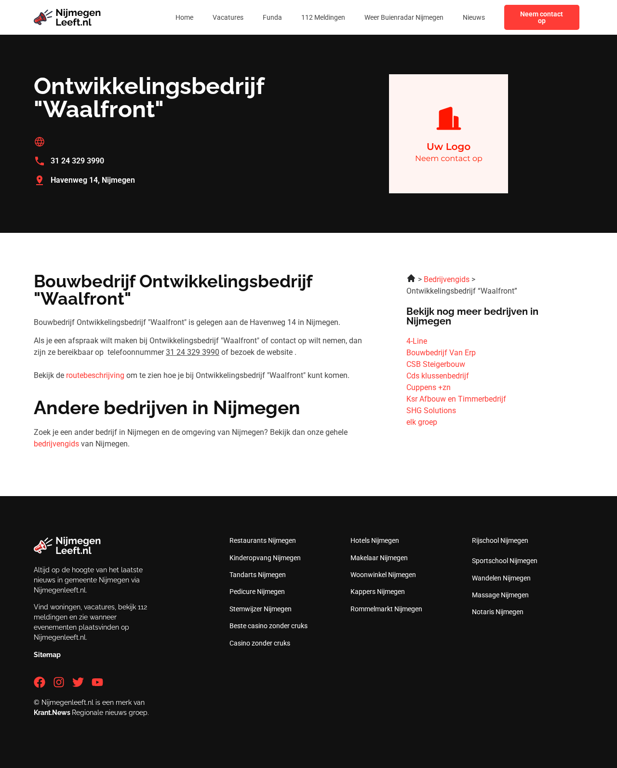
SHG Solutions (431, 410)
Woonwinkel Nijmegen (383, 575)
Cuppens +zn (428, 387)
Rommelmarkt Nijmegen (386, 609)
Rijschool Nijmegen (500, 540)
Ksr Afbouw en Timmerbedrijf (456, 399)
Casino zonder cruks (259, 643)
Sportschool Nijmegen (504, 561)
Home (184, 17)
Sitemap (47, 655)
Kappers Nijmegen (377, 591)
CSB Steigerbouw (435, 364)
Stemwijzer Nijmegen (260, 609)
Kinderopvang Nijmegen (265, 558)
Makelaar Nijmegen (379, 558)
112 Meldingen (323, 17)
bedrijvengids (56, 443)
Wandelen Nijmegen (501, 578)
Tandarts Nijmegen (257, 575)
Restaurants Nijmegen (262, 540)
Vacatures (228, 17)
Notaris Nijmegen (497, 612)
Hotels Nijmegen (374, 540)
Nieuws (474, 17)
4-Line (416, 341)
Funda (272, 17)
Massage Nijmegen (500, 595)
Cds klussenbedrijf (437, 375)
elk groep (421, 422)
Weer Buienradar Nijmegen (403, 17)
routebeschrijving (95, 375)
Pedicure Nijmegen (257, 591)
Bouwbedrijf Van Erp (441, 352)
